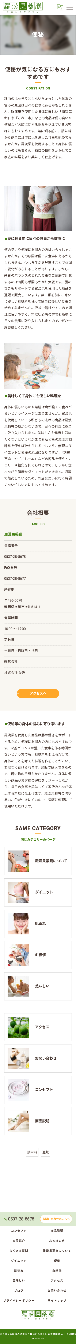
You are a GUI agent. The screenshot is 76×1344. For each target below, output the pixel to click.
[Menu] (69, 7)
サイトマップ (57, 1300)
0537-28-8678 (15, 557)
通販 (45, 1152)
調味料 (32, 1152)
